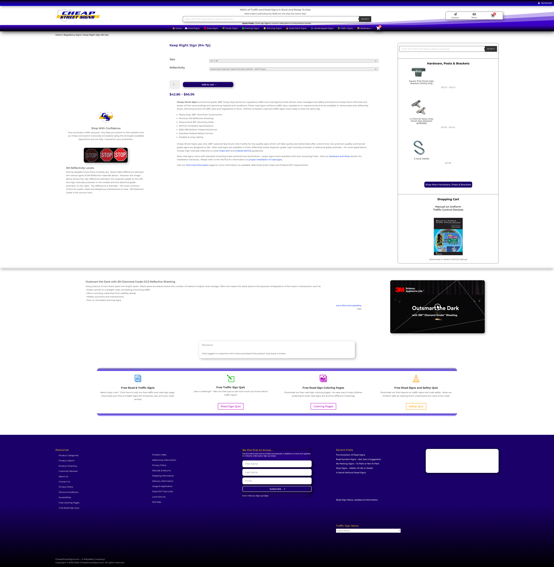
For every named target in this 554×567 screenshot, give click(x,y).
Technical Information (197, 165)
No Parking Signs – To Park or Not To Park (357, 463)
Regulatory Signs (72, 35)
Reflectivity (177, 67)
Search (365, 19)
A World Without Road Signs (351, 472)
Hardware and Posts (339, 156)
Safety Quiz (416, 406)
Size (172, 59)
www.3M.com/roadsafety (348, 305)
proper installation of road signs (265, 159)
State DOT (224, 150)
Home (58, 35)
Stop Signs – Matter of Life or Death (354, 468)
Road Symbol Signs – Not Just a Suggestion (358, 459)
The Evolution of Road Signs (350, 455)
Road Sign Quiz (231, 406)
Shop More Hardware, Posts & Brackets (448, 184)
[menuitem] (545, 3)
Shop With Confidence (106, 128)
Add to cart (208, 84)
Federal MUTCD (243, 150)
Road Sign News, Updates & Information (357, 500)
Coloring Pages (323, 406)
